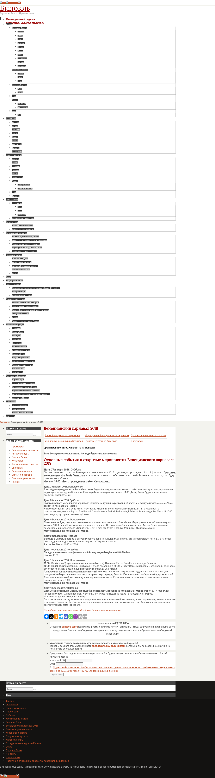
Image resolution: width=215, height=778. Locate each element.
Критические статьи (17, 718)
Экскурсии (137, 441)
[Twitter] (19, 3)
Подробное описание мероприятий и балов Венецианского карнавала (82, 610)
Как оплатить (13, 757)
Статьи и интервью (22, 474)
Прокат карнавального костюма (148, 435)
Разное (16, 481)
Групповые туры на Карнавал (101, 441)
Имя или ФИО (57, 660)
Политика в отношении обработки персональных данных (37, 761)
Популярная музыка (17, 736)
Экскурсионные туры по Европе (23, 743)
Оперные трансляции (23, 478)
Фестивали (12, 704)
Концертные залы (16, 708)
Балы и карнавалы (22, 471)
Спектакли (17, 467)
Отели (9, 746)
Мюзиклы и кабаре (16, 732)
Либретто (11, 715)
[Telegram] (11, 3)
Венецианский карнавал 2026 (22, 725)
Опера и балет (19, 457)
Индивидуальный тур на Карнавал (64, 441)
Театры (10, 701)
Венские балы (13, 722)
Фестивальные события (25, 464)
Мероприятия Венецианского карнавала (107, 435)
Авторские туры (20, 453)
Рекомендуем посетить (25, 450)
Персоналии (12, 711)
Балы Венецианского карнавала (62, 435)
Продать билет (14, 750)
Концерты (17, 460)
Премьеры (18, 446)
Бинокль (15, 8)
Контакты (11, 753)
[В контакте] (3, 3)
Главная (4, 422)
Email (52, 663)
